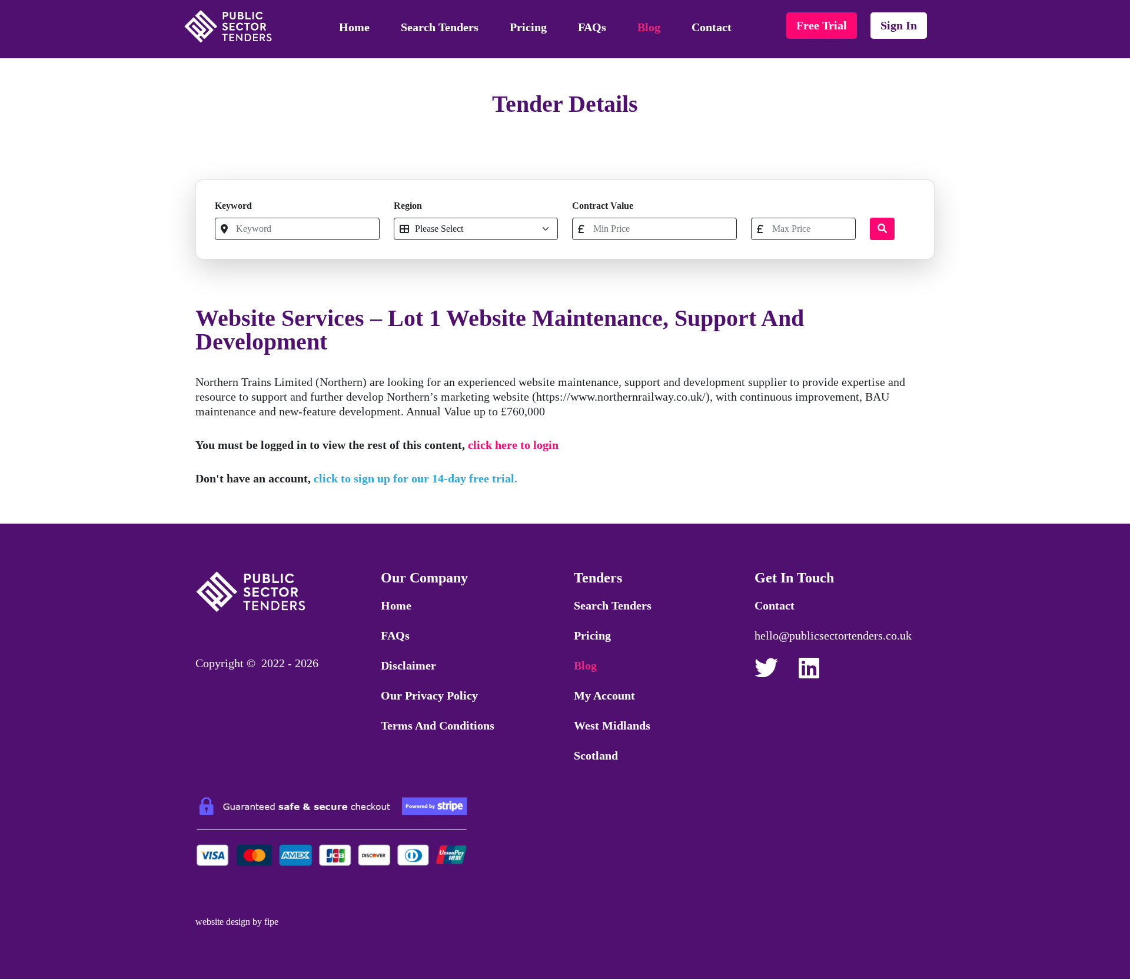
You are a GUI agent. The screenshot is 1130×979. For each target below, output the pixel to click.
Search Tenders (439, 27)
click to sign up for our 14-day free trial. (415, 478)
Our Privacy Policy (429, 695)
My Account (604, 695)
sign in (898, 25)
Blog (648, 27)
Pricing (528, 27)
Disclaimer (408, 665)
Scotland (596, 755)
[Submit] (882, 229)
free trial (821, 25)
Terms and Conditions (437, 725)
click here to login (513, 444)
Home (354, 27)
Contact (712, 27)
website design (222, 922)
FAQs (592, 27)
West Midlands (612, 725)
